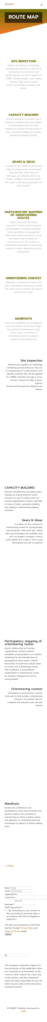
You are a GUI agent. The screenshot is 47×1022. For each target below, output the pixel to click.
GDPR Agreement (14, 907)
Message (9, 904)
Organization (11, 894)
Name (8, 888)
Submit (8, 934)
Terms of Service (13, 931)
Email (8, 891)
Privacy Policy (26, 928)
